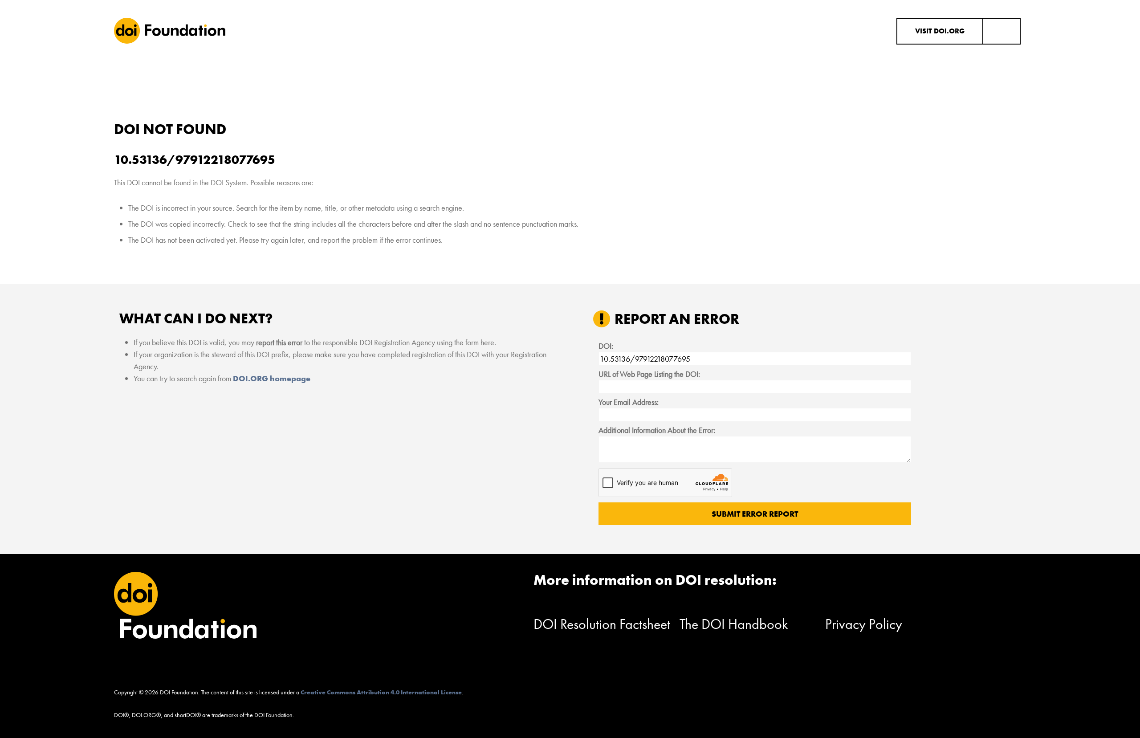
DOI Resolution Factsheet (601, 624)
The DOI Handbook (734, 624)
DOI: (605, 346)
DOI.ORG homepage (271, 378)
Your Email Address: (628, 402)
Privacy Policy (863, 624)
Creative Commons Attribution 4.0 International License (381, 692)
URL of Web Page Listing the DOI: (649, 374)
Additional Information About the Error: (656, 430)
